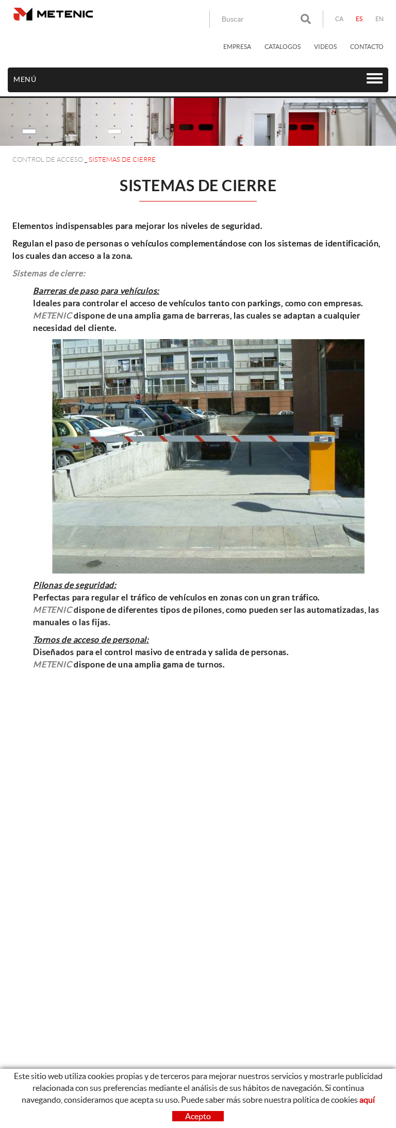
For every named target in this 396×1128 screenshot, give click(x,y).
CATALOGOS (283, 46)
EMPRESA (237, 46)
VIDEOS (325, 46)
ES (359, 18)
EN (379, 18)
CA (339, 18)
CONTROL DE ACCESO (47, 159)
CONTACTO (367, 46)
